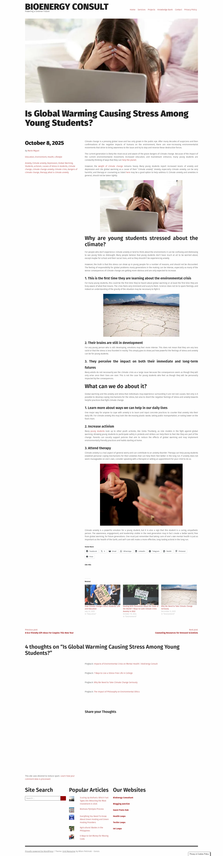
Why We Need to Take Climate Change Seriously (115, 682)
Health (50, 157)
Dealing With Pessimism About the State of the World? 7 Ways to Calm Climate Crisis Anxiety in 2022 (140, 608)
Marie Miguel (33, 150)
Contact (178, 9)
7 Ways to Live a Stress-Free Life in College (113, 673)
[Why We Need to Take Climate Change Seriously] (179, 595)
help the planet (129, 160)
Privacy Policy (190, 9)
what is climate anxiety (58, 172)
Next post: (176, 631)
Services (141, 9)
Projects (151, 9)
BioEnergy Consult (67, 6)
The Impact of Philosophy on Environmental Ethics (117, 691)
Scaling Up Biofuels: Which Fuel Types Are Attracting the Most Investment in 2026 (94, 800)
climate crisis (61, 169)
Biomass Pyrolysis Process (92, 809)
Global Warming (65, 163)
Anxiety (28, 163)
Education (29, 157)
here (128, 172)
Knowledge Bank (165, 9)
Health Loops (119, 816)
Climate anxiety (39, 163)
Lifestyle (58, 157)
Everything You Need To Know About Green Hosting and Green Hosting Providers (94, 819)
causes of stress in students (54, 166)
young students (97, 431)
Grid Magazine (68, 851)
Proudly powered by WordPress (39, 851)
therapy (43, 172)
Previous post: (49, 631)
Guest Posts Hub (121, 810)
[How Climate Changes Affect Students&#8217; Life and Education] (102, 595)
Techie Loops (119, 822)
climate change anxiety (43, 169)
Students (29, 166)
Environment (41, 157)
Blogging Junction (121, 804)
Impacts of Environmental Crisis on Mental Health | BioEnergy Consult (126, 664)
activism (38, 166)
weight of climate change (110, 166)
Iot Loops (117, 828)
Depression (52, 163)
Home (132, 9)
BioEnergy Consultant (123, 797)
